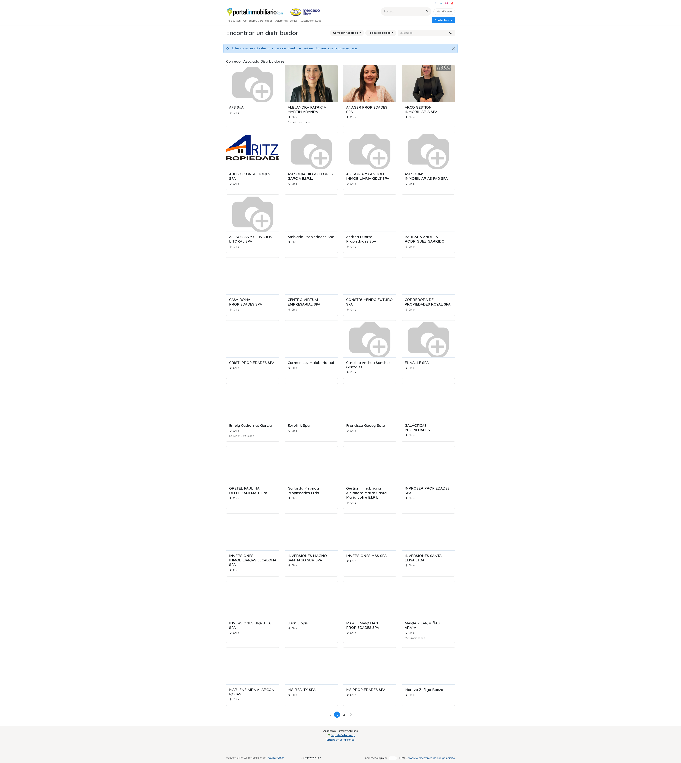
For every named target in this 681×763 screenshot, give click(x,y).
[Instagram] (446, 3)
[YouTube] (452, 3)
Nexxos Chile (276, 757)
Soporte (343, 735)
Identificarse (444, 11)
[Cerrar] (453, 48)
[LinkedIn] (440, 3)
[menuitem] (234, 21)
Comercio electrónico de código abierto (430, 758)
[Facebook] (435, 3)
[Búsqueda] (427, 11)
